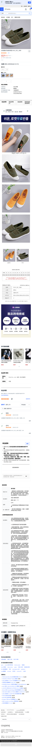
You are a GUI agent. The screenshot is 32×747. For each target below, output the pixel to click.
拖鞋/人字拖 (9, 659)
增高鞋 (23, 665)
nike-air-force (10, 667)
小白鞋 (24, 671)
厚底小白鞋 (20, 667)
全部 (2, 13)
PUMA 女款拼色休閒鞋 (6, 695)
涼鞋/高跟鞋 (3, 659)
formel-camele (17, 665)
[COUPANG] (5, 726)
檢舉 (26, 476)
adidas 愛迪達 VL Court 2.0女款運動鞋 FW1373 (11, 680)
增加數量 (2, 81)
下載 (29, 2)
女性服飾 (8, 17)
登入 (22, 6)
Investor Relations (10, 709)
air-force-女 (19, 671)
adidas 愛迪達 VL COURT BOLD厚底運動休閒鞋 (12, 693)
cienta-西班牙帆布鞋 (9, 665)
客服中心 (29, 6)
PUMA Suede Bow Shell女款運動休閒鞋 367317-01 (12, 676)
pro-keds (9, 671)
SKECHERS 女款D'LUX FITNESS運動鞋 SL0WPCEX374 (13, 691)
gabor (15, 667)
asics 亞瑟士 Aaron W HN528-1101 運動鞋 (10, 686)
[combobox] (25, 404)
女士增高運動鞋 (4, 669)
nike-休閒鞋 (3, 667)
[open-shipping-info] (15, 64)
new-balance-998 (15, 669)
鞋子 (12, 17)
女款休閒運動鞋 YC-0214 (7, 703)
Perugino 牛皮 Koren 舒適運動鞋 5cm (9, 699)
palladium (23, 669)
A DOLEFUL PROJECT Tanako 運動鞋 (10, 678)
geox (2, 665)
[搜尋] (29, 13)
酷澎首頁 (3, 17)
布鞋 (10, 669)
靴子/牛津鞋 (16, 659)
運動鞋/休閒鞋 (17, 17)
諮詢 (27, 443)
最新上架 (8, 404)
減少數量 (10, 81)
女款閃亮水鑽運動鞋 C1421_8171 (9, 682)
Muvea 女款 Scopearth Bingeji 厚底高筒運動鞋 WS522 (13, 690)
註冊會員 (25, 6)
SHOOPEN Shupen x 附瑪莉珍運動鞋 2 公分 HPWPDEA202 (14, 684)
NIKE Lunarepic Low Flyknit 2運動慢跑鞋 (10, 701)
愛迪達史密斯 (27, 667)
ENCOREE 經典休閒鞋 (6, 697)
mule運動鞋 (3, 671)
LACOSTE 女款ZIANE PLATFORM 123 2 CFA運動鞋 (12, 688)
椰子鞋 (14, 671)
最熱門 (3, 404)
